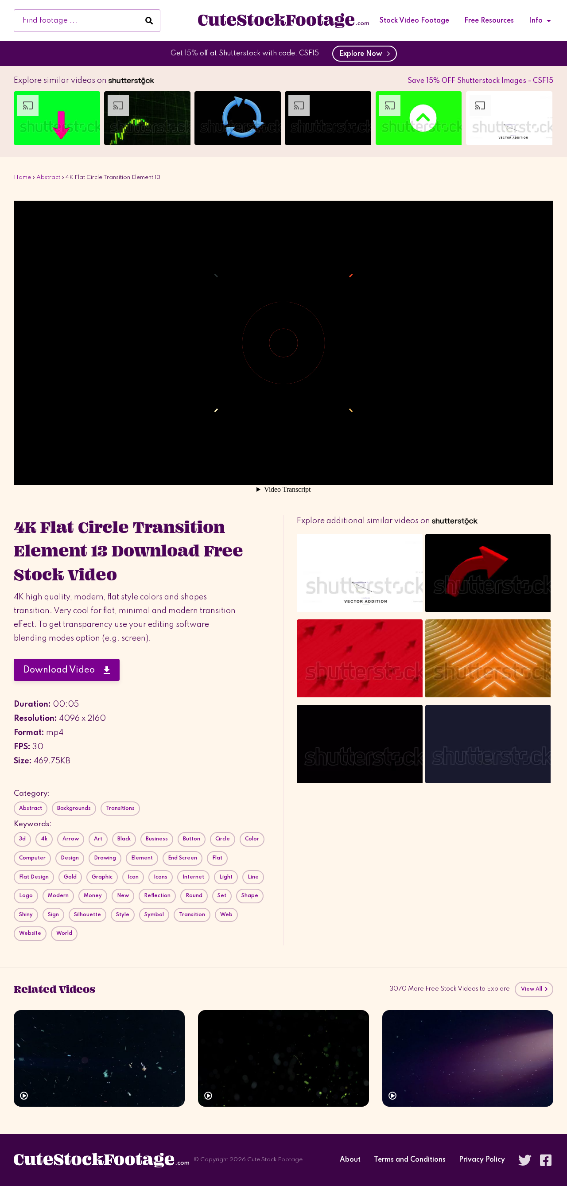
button (191, 839)
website (30, 933)
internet (193, 877)
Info (536, 20)
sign (53, 915)
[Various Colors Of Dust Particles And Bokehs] (283, 1058)
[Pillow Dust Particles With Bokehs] (99, 1058)
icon (133, 877)
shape (249, 895)
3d (22, 839)
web (226, 915)
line (253, 877)
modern (58, 895)
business (157, 839)
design (70, 858)
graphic (102, 877)
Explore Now (362, 54)
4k (44, 839)
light (226, 877)
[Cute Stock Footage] (283, 20)
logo (26, 895)
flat (217, 858)
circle (222, 839)
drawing (105, 858)
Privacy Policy (482, 1160)
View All (532, 989)
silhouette (87, 915)
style (122, 915)
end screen (182, 858)
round (194, 895)
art (98, 839)
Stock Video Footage (414, 20)
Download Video (63, 670)
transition (192, 915)
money (93, 895)
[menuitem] (414, 20)
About (350, 1160)
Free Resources (489, 20)
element (142, 858)
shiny (26, 915)
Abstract (48, 177)
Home (22, 177)
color (252, 839)
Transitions (120, 808)
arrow (70, 839)
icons (160, 877)
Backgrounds (74, 808)
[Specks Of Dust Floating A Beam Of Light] (467, 1058)
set (221, 895)
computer (32, 858)
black (124, 839)
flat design (34, 877)
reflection (157, 895)
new (123, 895)
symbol (154, 915)
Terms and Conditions (410, 1160)
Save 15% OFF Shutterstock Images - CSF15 (480, 81)
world (64, 933)
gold (70, 877)
